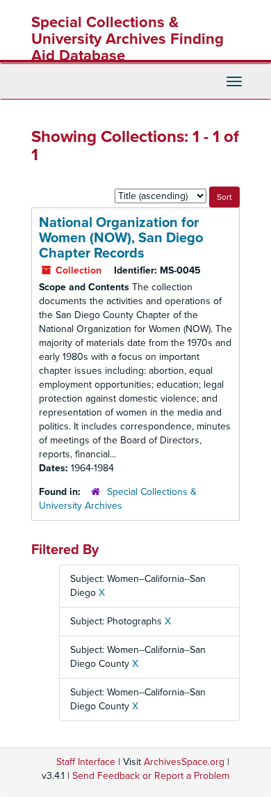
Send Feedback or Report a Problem (150, 776)
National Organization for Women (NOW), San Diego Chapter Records (121, 238)
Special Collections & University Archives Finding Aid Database (127, 39)
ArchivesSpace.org (184, 762)
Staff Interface (85, 762)
